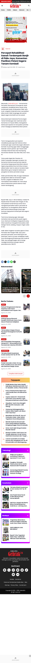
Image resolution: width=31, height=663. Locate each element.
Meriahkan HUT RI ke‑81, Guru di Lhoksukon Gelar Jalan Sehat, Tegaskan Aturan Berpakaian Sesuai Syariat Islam (15, 417)
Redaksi (12, 579)
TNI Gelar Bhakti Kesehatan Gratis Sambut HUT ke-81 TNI (10, 354)
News (3, 304)
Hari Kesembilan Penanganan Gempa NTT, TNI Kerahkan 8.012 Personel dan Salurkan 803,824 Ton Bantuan (11, 343)
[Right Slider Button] (29, 10)
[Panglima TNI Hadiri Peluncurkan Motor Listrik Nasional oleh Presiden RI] (6, 465)
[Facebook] (2, 262)
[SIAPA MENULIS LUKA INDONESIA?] (6, 530)
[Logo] (15, 553)
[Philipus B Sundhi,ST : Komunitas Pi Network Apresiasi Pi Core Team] (6, 457)
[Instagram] (13, 570)
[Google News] (22, 570)
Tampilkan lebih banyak (15, 373)
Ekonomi (21, 10)
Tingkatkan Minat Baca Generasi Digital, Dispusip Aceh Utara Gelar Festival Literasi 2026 (18, 521)
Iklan (26, 582)
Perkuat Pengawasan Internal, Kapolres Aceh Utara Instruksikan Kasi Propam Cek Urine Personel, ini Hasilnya (11, 308)
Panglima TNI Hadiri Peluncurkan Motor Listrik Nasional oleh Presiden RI (18, 464)
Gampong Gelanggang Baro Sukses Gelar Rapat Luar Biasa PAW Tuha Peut (15, 411)
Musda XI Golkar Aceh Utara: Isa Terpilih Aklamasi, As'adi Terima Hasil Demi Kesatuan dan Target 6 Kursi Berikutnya (17, 434)
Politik (9, 10)
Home (3, 10)
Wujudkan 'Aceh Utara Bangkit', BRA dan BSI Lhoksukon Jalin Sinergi (16, 404)
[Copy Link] (14, 262)
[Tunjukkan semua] (28, 450)
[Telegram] (8, 262)
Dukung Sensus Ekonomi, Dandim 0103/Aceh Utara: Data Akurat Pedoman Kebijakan (11, 320)
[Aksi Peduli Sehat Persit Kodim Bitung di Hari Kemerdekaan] (6, 497)
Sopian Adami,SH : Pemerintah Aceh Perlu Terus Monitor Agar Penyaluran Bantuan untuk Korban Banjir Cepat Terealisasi (17, 398)
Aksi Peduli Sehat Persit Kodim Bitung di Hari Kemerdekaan (17, 496)
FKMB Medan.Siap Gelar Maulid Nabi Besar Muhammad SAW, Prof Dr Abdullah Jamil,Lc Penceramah (17, 386)
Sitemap (7, 585)
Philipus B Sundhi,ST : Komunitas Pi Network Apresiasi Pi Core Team (17, 456)
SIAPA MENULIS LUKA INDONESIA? (16, 528)
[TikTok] (26, 570)
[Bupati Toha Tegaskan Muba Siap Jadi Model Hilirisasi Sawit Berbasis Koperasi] (6, 537)
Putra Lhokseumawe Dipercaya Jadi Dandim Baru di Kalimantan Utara (16, 392)
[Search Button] (28, 5)
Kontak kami (22, 585)
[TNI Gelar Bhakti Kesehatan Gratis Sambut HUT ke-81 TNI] (26, 353)
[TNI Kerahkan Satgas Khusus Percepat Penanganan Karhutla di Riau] (26, 330)
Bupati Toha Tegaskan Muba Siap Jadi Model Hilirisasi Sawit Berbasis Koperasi (17, 536)
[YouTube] (17, 570)
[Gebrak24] (15, 6)
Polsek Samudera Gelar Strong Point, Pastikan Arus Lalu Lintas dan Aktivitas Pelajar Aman (11, 364)
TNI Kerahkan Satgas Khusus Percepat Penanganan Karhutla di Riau (11, 331)
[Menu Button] (2, 5)
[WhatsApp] (11, 262)
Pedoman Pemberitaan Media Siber (14, 582)
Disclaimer (18, 579)
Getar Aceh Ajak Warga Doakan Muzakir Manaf (16, 429)
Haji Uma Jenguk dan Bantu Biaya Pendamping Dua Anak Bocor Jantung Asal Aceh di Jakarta (19, 504)
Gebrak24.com (13, 103)
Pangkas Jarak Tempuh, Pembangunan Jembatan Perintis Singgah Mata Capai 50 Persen (10, 289)
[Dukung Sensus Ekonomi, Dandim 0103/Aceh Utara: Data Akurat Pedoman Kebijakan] (26, 318)
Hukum (15, 10)
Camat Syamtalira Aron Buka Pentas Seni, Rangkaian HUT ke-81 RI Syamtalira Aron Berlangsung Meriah (16, 440)
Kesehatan (5, 351)
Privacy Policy (14, 585)
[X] (5, 262)
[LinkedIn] (13, 574)
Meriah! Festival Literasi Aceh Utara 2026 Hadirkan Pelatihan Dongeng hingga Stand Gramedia (17, 423)
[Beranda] (2, 48)
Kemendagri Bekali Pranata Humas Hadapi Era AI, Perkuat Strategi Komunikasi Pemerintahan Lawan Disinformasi (19, 471)
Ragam (4, 360)
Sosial (4, 339)
